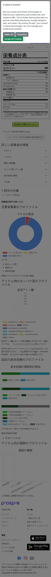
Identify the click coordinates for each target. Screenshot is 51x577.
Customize (22, 34)
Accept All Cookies (13, 39)
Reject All (9, 34)
